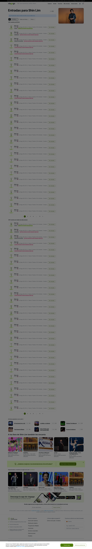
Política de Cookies (21, 546)
